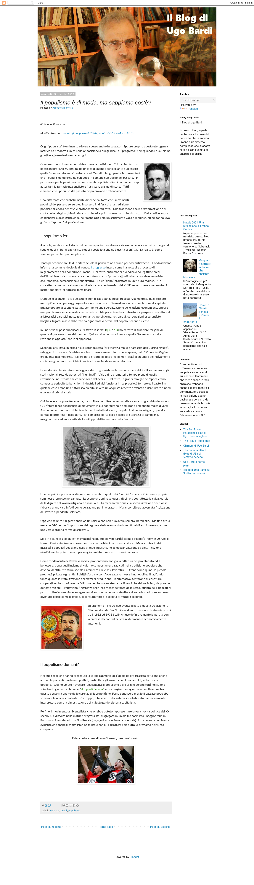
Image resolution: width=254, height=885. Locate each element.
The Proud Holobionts (196, 440)
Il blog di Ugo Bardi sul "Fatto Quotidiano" (196, 471)
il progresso (98, 267)
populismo (74, 810)
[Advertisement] (208, 184)
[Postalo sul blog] (67, 805)
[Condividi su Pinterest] (77, 805)
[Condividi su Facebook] (74, 805)
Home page (106, 826)
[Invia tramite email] (63, 805)
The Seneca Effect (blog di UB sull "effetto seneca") (194, 454)
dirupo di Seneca (92, 689)
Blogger (134, 857)
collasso (55, 810)
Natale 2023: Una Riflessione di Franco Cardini (196, 226)
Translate (193, 108)
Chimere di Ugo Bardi (196, 445)
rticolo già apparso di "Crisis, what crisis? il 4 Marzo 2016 (98, 133)
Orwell (64, 810)
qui (108, 330)
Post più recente (51, 826)
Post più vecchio (160, 826)
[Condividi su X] (70, 805)
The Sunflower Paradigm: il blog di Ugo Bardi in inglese (195, 433)
